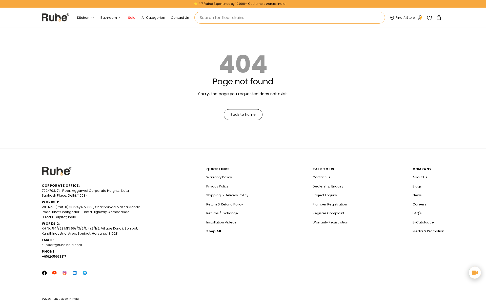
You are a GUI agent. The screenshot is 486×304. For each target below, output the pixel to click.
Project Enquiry (325, 195)
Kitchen (83, 17)
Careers (419, 204)
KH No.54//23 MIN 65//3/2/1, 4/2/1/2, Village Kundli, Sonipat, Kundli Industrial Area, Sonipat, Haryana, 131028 (90, 231)
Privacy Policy (217, 186)
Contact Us (180, 17)
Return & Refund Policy (224, 204)
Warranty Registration (330, 222)
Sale (131, 17)
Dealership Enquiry (328, 186)
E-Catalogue (423, 222)
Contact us (321, 177)
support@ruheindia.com (62, 244)
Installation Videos (221, 222)
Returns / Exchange (222, 213)
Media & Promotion (428, 231)
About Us (420, 177)
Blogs (417, 186)
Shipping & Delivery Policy (227, 195)
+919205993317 (54, 256)
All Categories (153, 17)
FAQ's (417, 213)
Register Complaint (328, 213)
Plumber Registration (330, 204)
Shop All (213, 231)
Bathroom (108, 17)
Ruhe (55, 298)
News (417, 195)
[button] (439, 17)
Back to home (243, 114)
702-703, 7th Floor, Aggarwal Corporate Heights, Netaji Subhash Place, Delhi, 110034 (86, 193)
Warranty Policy (219, 177)
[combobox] (289, 18)
